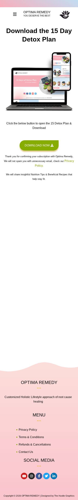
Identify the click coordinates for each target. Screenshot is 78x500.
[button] (15, 14)
